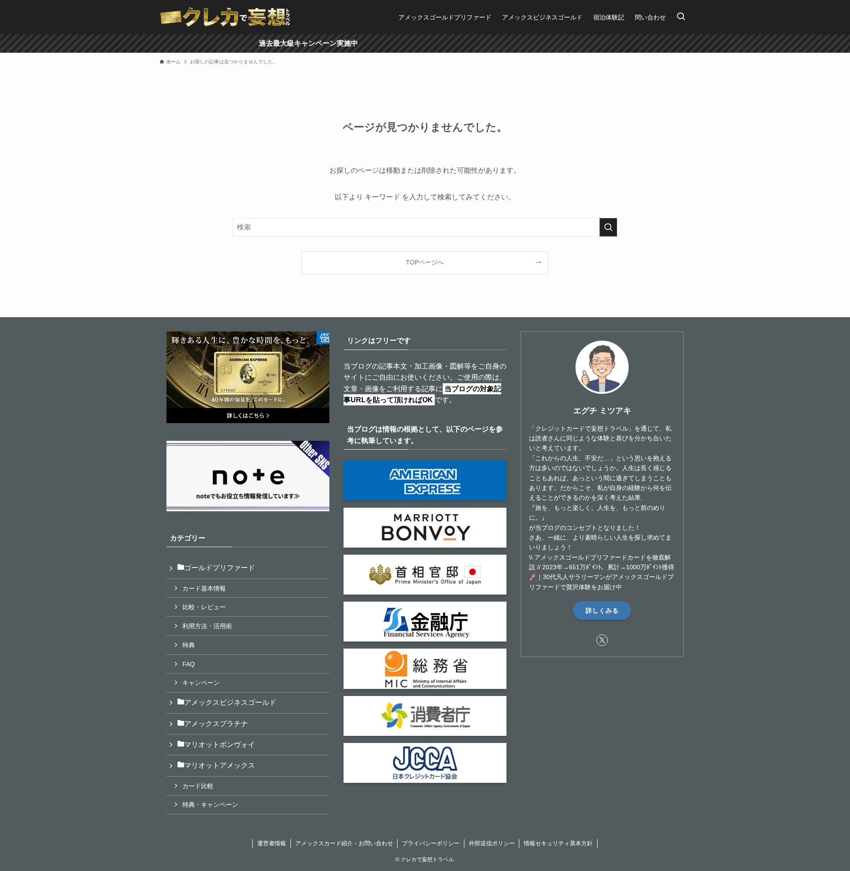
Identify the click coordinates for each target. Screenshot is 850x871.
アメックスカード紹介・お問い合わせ (344, 843)
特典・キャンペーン (210, 804)
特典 (188, 645)
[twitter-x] (602, 640)
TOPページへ (425, 262)
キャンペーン (201, 682)
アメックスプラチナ (216, 723)
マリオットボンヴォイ (219, 744)
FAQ (188, 664)
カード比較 (197, 785)
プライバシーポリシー (431, 843)
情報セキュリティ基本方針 (558, 843)
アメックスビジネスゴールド (230, 702)
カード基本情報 (204, 588)
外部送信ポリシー (492, 843)
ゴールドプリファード (219, 568)
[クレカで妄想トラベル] (225, 17)
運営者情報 (271, 843)
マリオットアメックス (219, 765)
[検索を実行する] (608, 227)
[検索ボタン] (681, 17)
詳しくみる (602, 610)
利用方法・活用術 (207, 626)
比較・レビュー (204, 606)
